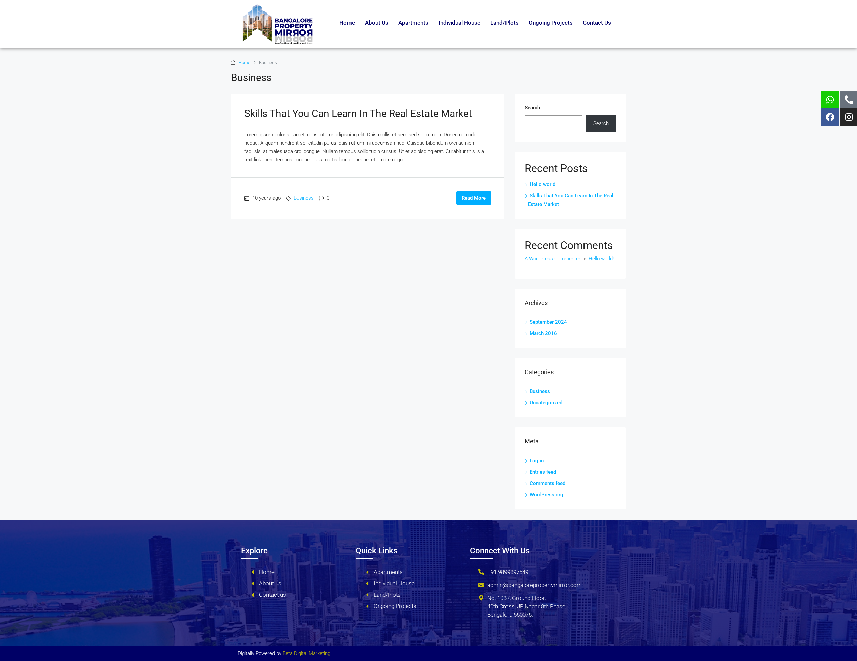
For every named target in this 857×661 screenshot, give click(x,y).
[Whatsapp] (830, 99)
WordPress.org (546, 495)
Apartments (413, 22)
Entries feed (543, 472)
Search (532, 108)
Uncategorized (546, 403)
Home (347, 22)
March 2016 (543, 333)
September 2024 (548, 322)
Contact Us (597, 22)
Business (304, 198)
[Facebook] (830, 117)
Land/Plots (504, 22)
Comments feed (547, 483)
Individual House (459, 22)
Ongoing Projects (551, 22)
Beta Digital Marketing (306, 653)
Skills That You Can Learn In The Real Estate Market (358, 113)
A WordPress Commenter (552, 259)
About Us (376, 22)
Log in (537, 461)
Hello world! (543, 184)
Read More (474, 198)
